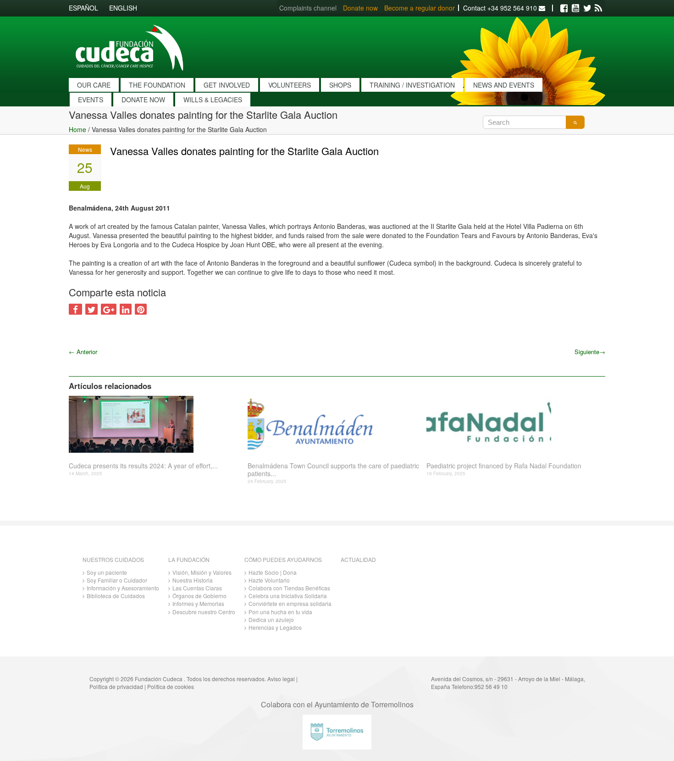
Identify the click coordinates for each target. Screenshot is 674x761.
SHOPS (340, 84)
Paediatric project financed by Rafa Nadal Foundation (503, 466)
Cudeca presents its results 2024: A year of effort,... (143, 466)
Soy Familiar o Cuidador (117, 580)
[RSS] (598, 8)
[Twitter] (587, 8)
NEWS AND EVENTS (503, 84)
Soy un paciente (107, 572)
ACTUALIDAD (358, 559)
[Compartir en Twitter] (91, 309)
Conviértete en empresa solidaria (290, 603)
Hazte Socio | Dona (273, 572)
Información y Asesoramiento (123, 588)
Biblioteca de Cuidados (116, 596)
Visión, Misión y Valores (202, 572)
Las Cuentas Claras (197, 588)
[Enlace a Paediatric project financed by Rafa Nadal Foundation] (512, 424)
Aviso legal (281, 679)
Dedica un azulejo (271, 619)
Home (77, 129)
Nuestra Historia (192, 580)
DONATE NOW (143, 99)
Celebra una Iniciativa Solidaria (288, 596)
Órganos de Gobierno (199, 596)
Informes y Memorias (198, 603)
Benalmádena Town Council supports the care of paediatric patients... (333, 470)
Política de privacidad (116, 686)
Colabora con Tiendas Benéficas (289, 588)
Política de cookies (170, 686)
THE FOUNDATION (157, 84)
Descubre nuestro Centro (203, 612)
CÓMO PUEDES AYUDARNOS (283, 559)
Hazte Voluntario (269, 580)
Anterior (83, 351)
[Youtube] (575, 8)
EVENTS (90, 99)
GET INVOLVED (227, 84)
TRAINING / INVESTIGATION (412, 84)
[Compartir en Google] (108, 309)
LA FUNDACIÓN (189, 559)
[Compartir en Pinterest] (140, 309)
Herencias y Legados (275, 627)
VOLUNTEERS (289, 84)
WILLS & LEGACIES (212, 99)
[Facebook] (564, 8)
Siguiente (590, 351)
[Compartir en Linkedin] (125, 309)
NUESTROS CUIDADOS (113, 559)
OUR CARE (93, 84)
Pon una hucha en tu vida (280, 612)
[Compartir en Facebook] (75, 309)
